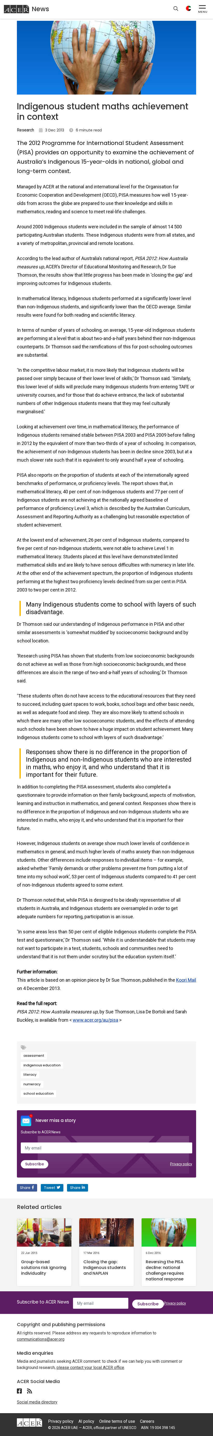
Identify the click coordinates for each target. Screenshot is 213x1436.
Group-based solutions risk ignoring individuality (43, 1267)
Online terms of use (117, 1421)
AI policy (86, 1421)
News (40, 9)
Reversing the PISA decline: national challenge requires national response (165, 1270)
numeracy (32, 1084)
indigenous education (42, 1065)
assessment (33, 1055)
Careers (147, 1421)
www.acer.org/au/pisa (95, 1020)
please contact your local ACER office (90, 1367)
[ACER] (29, 1422)
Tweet (49, 1187)
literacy (30, 1074)
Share (25, 1187)
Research (25, 130)
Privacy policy (181, 1164)
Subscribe (34, 1164)
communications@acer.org (40, 1339)
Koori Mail (186, 980)
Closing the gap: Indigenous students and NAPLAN (104, 1267)
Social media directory (37, 1402)
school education (38, 1093)
